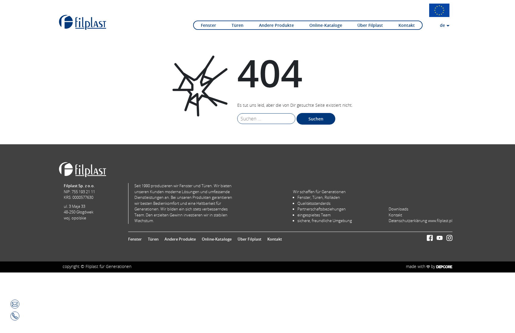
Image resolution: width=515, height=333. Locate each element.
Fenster (208, 25)
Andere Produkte (276, 25)
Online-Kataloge (325, 25)
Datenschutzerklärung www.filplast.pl (420, 220)
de (442, 25)
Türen (237, 25)
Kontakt (406, 25)
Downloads (398, 209)
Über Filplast (370, 25)
